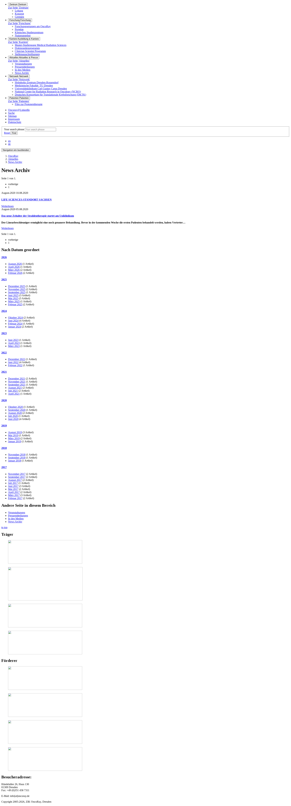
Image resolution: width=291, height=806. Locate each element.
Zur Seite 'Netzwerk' (19, 79)
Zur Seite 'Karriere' (18, 42)
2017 (4, 467)
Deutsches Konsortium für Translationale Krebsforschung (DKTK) (50, 94)
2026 (4, 257)
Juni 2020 (13, 419)
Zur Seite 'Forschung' (19, 23)
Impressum (14, 119)
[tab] (145, 257)
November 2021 (16, 381)
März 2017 (14, 495)
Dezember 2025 (16, 286)
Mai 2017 (13, 489)
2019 (4, 425)
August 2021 (15, 387)
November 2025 (16, 289)
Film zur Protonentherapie (28, 104)
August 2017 (15, 480)
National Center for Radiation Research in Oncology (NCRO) (48, 91)
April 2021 (14, 393)
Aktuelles (13, 159)
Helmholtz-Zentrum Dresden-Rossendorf (36, 82)
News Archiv (22, 72)
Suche (11, 113)
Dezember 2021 (16, 378)
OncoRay (13, 156)
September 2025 (16, 292)
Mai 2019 (13, 435)
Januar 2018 (14, 460)
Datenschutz (14, 122)
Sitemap (12, 116)
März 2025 (14, 301)
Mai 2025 (13, 298)
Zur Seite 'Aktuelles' (19, 60)
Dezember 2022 (16, 359)
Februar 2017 (15, 498)
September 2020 (16, 409)
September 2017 (16, 477)
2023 (4, 333)
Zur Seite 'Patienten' (18, 101)
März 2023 (14, 346)
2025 (4, 279)
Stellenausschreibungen (27, 54)
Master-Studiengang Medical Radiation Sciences (40, 45)
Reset (7, 132)
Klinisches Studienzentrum (29, 32)
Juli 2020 (13, 416)
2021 (4, 371)
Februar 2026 (15, 272)
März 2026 (14, 269)
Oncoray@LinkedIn (19, 110)
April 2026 (14, 266)
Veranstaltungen (23, 63)
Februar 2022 (15, 365)
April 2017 (14, 492)
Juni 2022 (13, 362)
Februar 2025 (15, 304)
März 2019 (14, 438)
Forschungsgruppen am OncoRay (33, 26)
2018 (4, 448)
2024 (4, 311)
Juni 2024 (13, 320)
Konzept (19, 13)
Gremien (19, 16)
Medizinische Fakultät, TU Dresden (34, 85)
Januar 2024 (14, 326)
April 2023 (14, 343)
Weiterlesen (7, 206)
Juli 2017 (13, 483)
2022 (4, 352)
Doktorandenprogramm (27, 48)
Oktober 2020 (15, 406)
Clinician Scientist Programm (30, 51)
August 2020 (15, 413)
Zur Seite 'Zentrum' (18, 7)
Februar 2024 (15, 323)
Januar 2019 (14, 441)
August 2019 (15, 432)
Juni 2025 (13, 295)
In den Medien (22, 69)
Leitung (19, 10)
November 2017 (16, 474)
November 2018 (16, 454)
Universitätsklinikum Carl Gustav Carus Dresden (41, 88)
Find (14, 133)
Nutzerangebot (22, 35)
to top (4, 527)
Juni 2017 (13, 486)
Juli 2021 (13, 390)
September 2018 (16, 457)
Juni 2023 (13, 340)
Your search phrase (14, 129)
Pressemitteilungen (25, 66)
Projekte (19, 29)
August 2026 (15, 263)
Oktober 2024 (15, 317)
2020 (4, 400)
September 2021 (16, 384)
